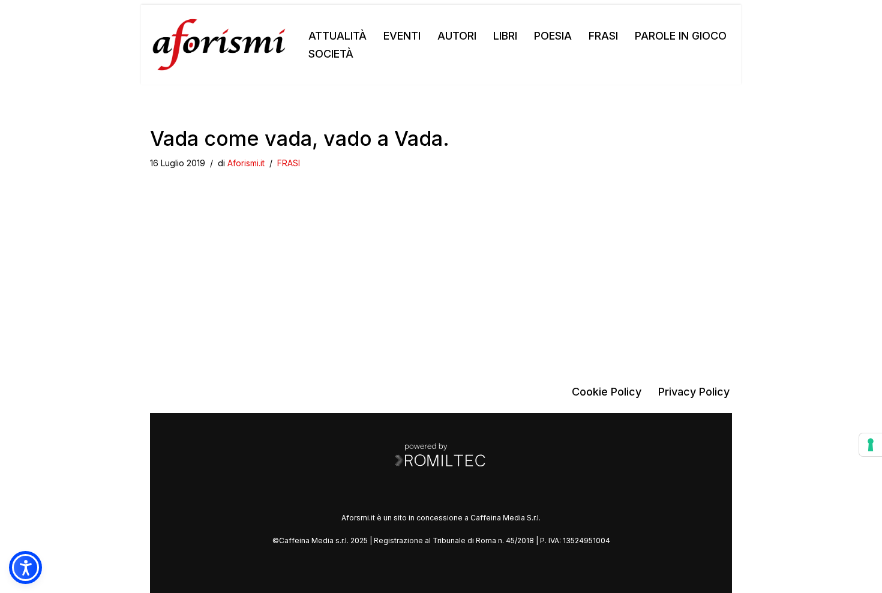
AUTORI (456, 35)
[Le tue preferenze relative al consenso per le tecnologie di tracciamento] (870, 444)
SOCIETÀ (330, 53)
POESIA (553, 35)
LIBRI (505, 35)
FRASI (603, 35)
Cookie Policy (606, 391)
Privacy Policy (694, 391)
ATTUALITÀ (337, 35)
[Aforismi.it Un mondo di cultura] (219, 45)
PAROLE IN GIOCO (681, 35)
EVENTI (402, 35)
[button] (25, 567)
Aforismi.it (246, 163)
